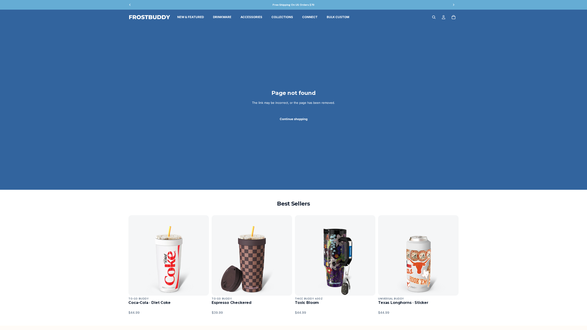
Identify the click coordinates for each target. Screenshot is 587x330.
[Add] (202, 288)
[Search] (434, 17)
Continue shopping (293, 119)
